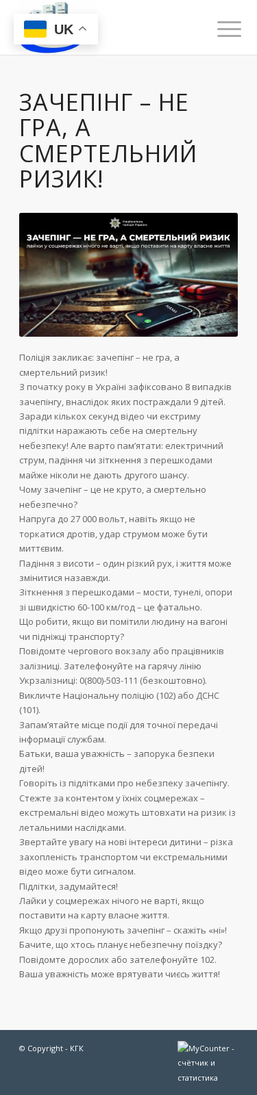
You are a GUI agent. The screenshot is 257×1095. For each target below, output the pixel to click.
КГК (77, 1048)
